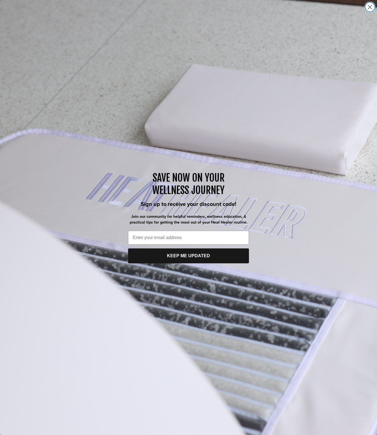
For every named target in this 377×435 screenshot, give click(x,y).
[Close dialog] (370, 7)
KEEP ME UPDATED (188, 255)
